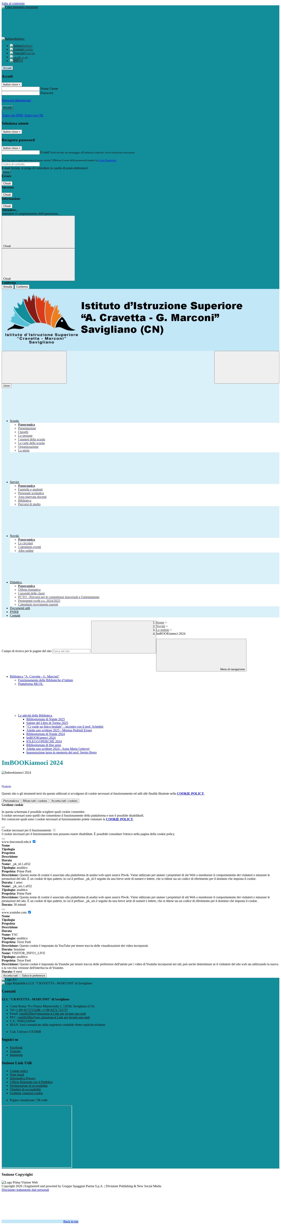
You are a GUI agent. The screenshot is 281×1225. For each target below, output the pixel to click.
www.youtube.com (14, 912)
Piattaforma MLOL (30, 684)
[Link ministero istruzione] (20, 7)
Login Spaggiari (107, 160)
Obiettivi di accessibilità (25, 1089)
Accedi (7, 68)
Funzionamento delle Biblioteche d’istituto (45, 680)
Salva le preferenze (33, 975)
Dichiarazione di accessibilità (29, 1085)
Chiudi (7, 183)
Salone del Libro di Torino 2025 (47, 723)
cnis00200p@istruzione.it (52, 1013)
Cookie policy (19, 1071)
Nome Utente (49, 88)
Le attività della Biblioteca (35, 715)
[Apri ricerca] (246, 367)
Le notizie (162, 630)
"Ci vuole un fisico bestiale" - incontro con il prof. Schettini (64, 726)
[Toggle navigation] (34, 367)
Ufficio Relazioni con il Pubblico (31, 1082)
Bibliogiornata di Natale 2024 (45, 734)
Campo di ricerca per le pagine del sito (26, 651)
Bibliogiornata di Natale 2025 (45, 719)
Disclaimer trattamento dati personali (25, 1190)
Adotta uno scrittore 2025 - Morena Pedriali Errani (59, 730)
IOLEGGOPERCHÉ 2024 (44, 741)
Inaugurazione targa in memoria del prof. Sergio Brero (61, 752)
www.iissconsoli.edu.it (17, 841)
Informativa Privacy (23, 1078)
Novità (160, 626)
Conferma (22, 286)
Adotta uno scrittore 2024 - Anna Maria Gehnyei (57, 748)
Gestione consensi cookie (26, 1093)
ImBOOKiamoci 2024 (41, 737)
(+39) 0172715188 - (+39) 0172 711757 (42, 1010)
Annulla (7, 286)
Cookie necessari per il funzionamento (27, 830)
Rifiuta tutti (35, 800)
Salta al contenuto (13, 3)
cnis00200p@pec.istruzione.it (54, 1017)
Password (47, 93)
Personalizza (11, 800)
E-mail (45, 152)
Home (160, 622)
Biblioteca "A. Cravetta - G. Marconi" (34, 676)
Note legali (17, 1074)
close (6, 385)
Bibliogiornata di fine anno (43, 745)
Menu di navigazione (232, 669)
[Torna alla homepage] (140, 320)
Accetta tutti (64, 800)
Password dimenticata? (16, 100)
